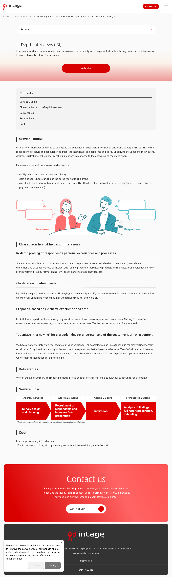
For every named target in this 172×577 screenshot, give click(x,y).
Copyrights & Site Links (90, 549)
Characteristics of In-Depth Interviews (41, 107)
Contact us (150, 6)
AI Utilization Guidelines (67, 549)
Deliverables (27, 113)
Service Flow (27, 118)
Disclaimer (126, 549)
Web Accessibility (111, 549)
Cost (22, 124)
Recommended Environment (86, 553)
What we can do (23, 16)
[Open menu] (166, 6)
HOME (6, 16)
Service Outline (28, 102)
